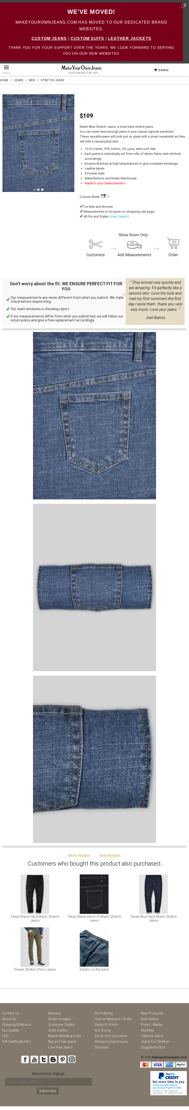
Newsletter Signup (48, 1073)
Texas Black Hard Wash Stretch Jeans (35, 918)
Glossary (101, 1047)
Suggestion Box (153, 1047)
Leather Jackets (129, 38)
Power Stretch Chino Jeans (35, 969)
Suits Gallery (57, 1030)
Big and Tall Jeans (62, 1042)
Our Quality (10, 1030)
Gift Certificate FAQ (16, 1042)
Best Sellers (150, 1019)
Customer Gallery (61, 1025)
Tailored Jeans (152, 1036)
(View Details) (119, 216)
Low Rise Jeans (60, 1047)
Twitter (43, 1059)
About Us (9, 1019)
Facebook (25, 1059)
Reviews (54, 1013)
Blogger (53, 1059)
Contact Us (10, 1013)
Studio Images (59, 1019)
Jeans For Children (155, 1042)
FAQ (5, 1036)
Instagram (72, 1059)
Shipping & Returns (16, 1025)
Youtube (34, 1059)
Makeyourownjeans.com (169, 1057)
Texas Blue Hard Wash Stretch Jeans (153, 918)
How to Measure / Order (113, 1019)
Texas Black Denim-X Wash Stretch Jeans (94, 918)
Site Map (147, 1030)
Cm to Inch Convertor (110, 1036)
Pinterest (62, 1059)
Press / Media (151, 1025)
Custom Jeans (49, 38)
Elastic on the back (94, 969)
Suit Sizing (102, 1030)
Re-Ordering (103, 1013)
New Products (152, 1013)
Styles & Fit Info (106, 1025)
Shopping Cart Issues (111, 1042)
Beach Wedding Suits (64, 1036)
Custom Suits (87, 38)
